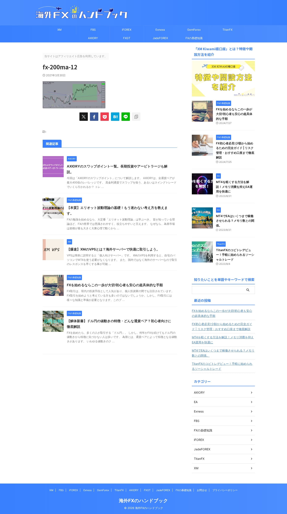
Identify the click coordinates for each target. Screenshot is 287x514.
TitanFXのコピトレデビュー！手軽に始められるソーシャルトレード (235, 254)
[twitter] (83, 116)
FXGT (126, 38)
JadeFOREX (160, 38)
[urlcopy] (136, 116)
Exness (160, 29)
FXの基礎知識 (194, 38)
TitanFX (227, 29)
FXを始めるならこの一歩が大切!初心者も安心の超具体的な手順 (115, 285)
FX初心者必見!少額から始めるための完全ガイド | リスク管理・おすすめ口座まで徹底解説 (222, 326)
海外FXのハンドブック (143, 500)
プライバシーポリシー (225, 490)
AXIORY (93, 38)
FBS (93, 29)
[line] (125, 116)
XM (59, 29)
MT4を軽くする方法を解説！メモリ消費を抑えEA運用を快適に (234, 186)
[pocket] (104, 116)
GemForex (194, 29)
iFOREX (126, 29)
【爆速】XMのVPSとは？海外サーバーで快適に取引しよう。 (113, 249)
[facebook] (94, 116)
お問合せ (202, 490)
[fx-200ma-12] (115, 116)
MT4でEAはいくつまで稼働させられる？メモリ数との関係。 (235, 220)
